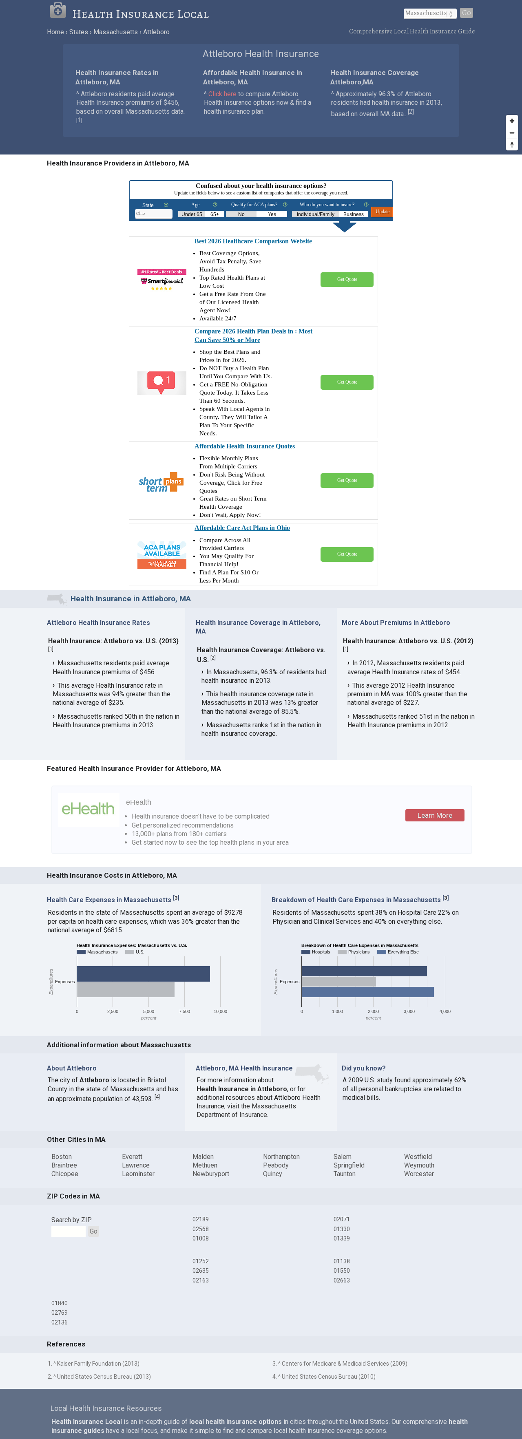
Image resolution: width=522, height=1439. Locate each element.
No (241, 214)
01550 (342, 1270)
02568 (200, 1229)
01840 (59, 1303)
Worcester (419, 1174)
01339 (342, 1238)
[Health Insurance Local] (60, 14)
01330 (342, 1229)
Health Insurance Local (140, 14)
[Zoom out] (512, 133)
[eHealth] (88, 825)
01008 (200, 1238)
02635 (200, 1270)
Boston (61, 1157)
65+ (214, 214)
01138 (342, 1261)
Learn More (435, 815)
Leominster (138, 1174)
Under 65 (191, 214)
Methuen (204, 1165)
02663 (342, 1280)
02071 (342, 1219)
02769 (59, 1312)
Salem (343, 1157)
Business (353, 214)
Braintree (64, 1165)
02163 (200, 1280)
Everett (132, 1157)
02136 (59, 1322)
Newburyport (210, 1174)
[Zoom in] (512, 121)
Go (466, 13)
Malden (203, 1157)
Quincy (272, 1174)
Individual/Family (315, 214)
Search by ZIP (71, 1220)
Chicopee (64, 1174)
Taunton (345, 1174)
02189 (200, 1219)
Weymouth (419, 1165)
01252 (200, 1261)
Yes (272, 214)
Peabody (276, 1165)
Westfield (418, 1157)
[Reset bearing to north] (512, 144)
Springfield (349, 1165)
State (148, 205)
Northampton (281, 1157)
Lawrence (136, 1165)
